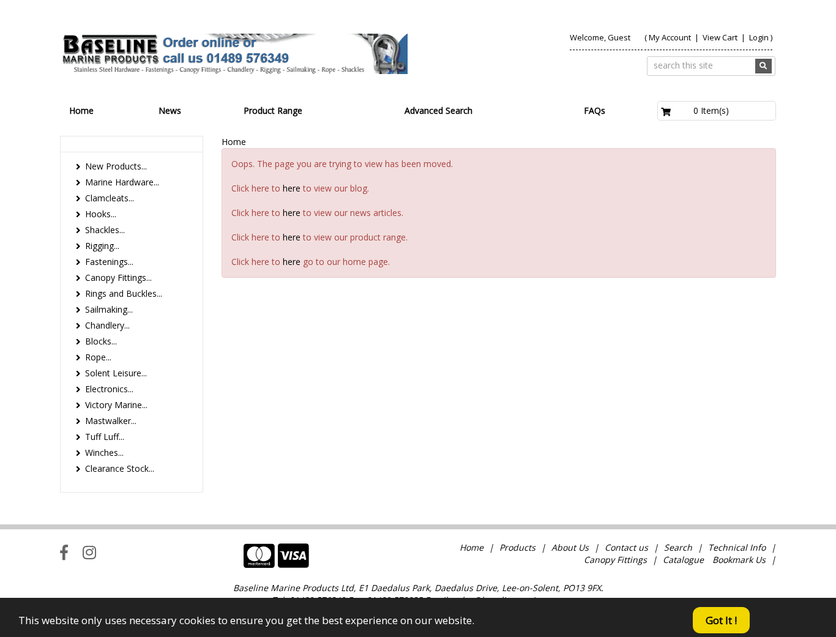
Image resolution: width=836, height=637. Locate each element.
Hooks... (100, 214)
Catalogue (683, 559)
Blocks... (101, 341)
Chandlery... (107, 325)
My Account (670, 37)
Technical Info (737, 547)
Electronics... (109, 389)
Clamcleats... (109, 198)
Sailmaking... (109, 309)
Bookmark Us (739, 559)
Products (517, 547)
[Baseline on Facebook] (64, 552)
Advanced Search (438, 110)
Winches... (104, 452)
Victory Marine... (116, 405)
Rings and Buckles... (123, 293)
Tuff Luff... (104, 436)
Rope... (98, 357)
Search (679, 547)
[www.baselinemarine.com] (234, 53)
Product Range (273, 110)
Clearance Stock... (119, 468)
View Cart (721, 37)
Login (759, 37)
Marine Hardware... (122, 182)
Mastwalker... (110, 421)
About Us (570, 547)
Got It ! (721, 620)
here (291, 188)
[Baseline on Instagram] (89, 552)
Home (81, 110)
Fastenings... (109, 261)
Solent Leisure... (116, 373)
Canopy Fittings (615, 559)
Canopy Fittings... (118, 277)
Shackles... (105, 230)
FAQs (594, 110)
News (170, 110)
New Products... (116, 166)
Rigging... (102, 245)
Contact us (626, 547)
